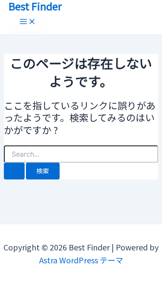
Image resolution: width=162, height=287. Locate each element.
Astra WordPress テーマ (81, 259)
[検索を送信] (14, 171)
